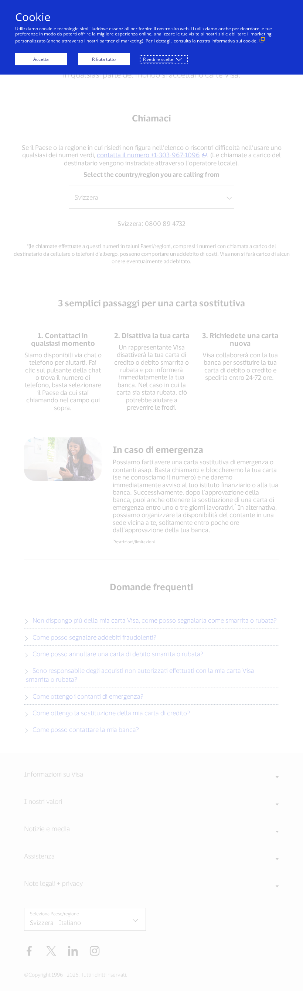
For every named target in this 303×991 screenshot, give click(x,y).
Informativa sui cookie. (234, 41)
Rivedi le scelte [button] (158, 59)
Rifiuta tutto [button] (104, 59)
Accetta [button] (41, 59)
